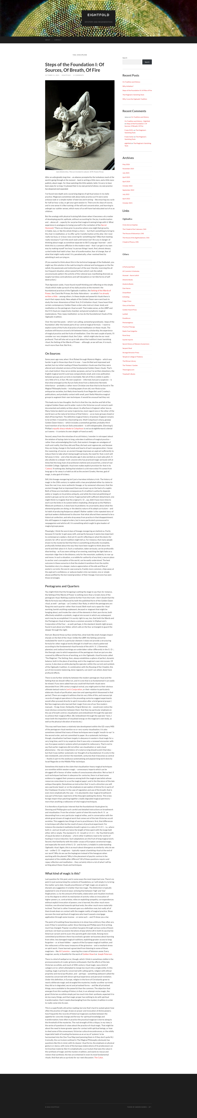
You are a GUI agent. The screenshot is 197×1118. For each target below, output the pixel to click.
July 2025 (126, 173)
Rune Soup (126, 335)
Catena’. (49, 468)
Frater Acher (129, 137)
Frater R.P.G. (129, 130)
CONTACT (57, 40)
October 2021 (127, 203)
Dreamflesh (127, 293)
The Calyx (98, 1057)
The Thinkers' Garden (130, 365)
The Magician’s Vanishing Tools (133, 95)
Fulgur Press (127, 301)
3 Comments (78, 75)
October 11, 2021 (52, 75)
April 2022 (126, 199)
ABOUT (47, 40)
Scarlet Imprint (128, 340)
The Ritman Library (129, 361)
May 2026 (126, 164)
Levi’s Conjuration (74, 689)
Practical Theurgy (129, 327)
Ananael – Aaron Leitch (131, 275)
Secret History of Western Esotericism (136, 344)
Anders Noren (141, 1107)
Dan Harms (127, 288)
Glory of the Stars (129, 305)
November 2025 (128, 169)
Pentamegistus (128, 322)
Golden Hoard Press (130, 310)
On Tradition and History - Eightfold (137, 121)
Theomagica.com (128, 370)
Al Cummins (64, 951)
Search (125, 58)
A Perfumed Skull (129, 267)
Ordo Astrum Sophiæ (130, 225)
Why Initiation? (128, 86)
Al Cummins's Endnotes (131, 271)
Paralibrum (126, 318)
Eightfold (99, 15)
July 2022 (126, 194)
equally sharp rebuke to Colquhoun (68, 428)
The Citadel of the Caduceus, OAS (134, 229)
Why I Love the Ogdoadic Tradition (135, 99)
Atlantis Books (128, 280)
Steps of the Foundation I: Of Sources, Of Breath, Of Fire (74, 67)
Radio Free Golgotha (130, 331)
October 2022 (127, 186)
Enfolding (126, 297)
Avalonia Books (128, 284)
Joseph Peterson (105, 954)
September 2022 (128, 190)
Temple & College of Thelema (133, 357)
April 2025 (126, 177)
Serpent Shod (127, 348)
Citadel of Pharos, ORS (131, 242)
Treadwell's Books (129, 374)
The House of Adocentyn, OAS (133, 233)
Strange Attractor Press (131, 352)
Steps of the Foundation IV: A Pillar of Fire (137, 90)
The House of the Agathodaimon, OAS (136, 238)
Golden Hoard (89, 954)
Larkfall (125, 314)
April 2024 (126, 181)
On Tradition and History (131, 82)
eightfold (66, 75)
